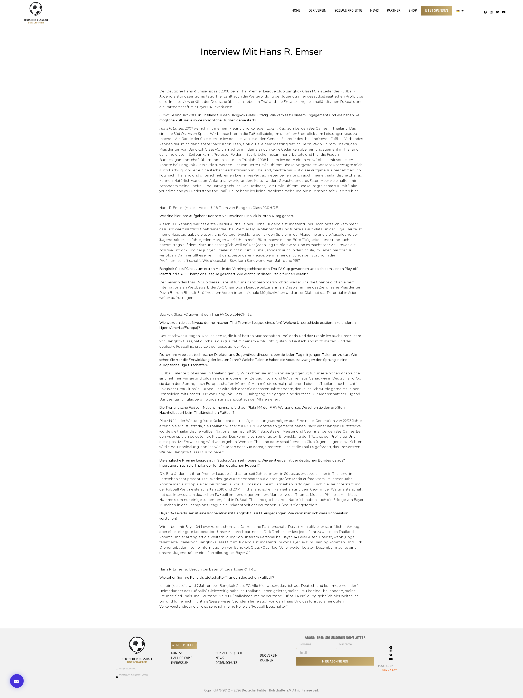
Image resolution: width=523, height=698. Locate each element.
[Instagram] (491, 12)
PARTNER (266, 660)
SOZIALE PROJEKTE (348, 10)
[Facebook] (485, 12)
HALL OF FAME (181, 658)
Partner (393, 10)
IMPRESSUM (179, 663)
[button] (17, 681)
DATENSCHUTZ (226, 663)
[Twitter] (497, 12)
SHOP (413, 10)
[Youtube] (504, 12)
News (374, 10)
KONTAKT (178, 653)
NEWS (220, 658)
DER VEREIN (317, 10)
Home (296, 10)
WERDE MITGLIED (184, 645)
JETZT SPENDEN (436, 10)
